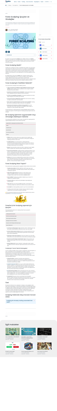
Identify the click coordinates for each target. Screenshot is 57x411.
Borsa (15, 1)
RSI (7, 270)
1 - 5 (40, 42)
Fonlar (19, 1)
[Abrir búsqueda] (51, 1)
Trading (23, 1)
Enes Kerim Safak (14, 29)
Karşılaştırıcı (37, 1)
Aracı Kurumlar (29, 1)
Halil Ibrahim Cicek (10, 338)
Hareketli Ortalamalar (11, 264)
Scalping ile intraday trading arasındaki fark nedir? (19, 301)
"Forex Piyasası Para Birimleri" (16, 193)
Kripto (42, 1)
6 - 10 (43, 42)
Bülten (47, 1)
